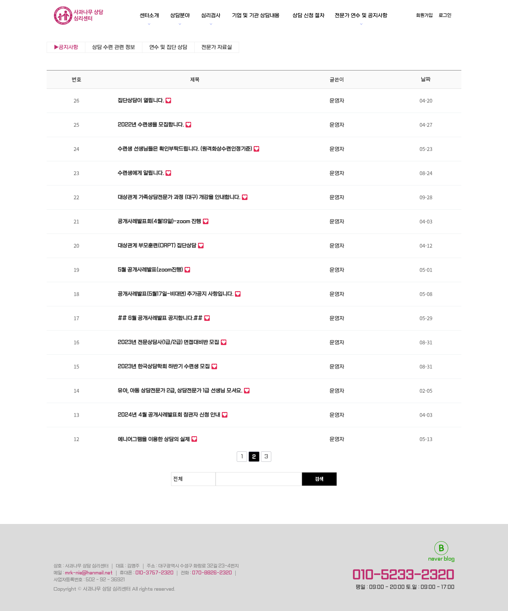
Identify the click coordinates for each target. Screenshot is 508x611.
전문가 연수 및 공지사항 (361, 15)
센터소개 (149, 15)
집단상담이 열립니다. (141, 100)
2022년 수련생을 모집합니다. (151, 125)
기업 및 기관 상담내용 (256, 15)
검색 (319, 478)
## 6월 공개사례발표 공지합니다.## (160, 318)
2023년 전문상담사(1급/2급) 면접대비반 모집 (168, 342)
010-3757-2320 (154, 572)
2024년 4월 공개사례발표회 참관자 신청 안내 (169, 415)
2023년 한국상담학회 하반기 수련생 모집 (164, 366)
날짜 (426, 79)
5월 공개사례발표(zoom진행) (150, 270)
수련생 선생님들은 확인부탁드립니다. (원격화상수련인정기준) (185, 149)
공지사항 (68, 47)
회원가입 (424, 15)
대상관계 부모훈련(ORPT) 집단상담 (157, 245)
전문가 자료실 (216, 47)
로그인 (445, 15)
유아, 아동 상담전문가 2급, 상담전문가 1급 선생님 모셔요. (180, 391)
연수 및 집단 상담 (168, 47)
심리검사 (210, 15)
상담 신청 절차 (308, 15)
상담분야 (180, 15)
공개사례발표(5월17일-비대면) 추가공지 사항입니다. (175, 294)
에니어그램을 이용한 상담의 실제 (154, 439)
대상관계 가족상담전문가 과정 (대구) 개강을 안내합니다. (179, 197)
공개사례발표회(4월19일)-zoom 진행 (159, 221)
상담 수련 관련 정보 (113, 47)
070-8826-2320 (212, 572)
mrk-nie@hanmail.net (89, 572)
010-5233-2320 (403, 574)
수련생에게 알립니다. (141, 173)
